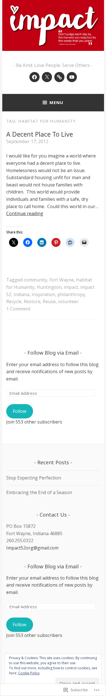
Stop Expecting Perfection (33, 478)
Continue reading (24, 213)
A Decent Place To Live (39, 134)
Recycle (13, 301)
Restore (32, 301)
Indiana (21, 294)
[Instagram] (59, 77)
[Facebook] (34, 77)
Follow (19, 411)
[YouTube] (72, 77)
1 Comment (18, 309)
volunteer (68, 301)
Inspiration (43, 294)
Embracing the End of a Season (39, 492)
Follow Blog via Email (53, 352)
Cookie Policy (29, 673)
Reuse (49, 301)
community (35, 280)
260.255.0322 (19, 540)
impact (71, 287)
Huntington (49, 287)
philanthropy (71, 294)
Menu (56, 102)
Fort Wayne (61, 280)
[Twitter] (47, 77)
